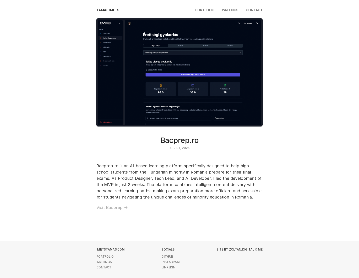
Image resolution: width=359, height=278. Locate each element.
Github (167, 256)
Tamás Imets (107, 10)
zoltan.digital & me (246, 249)
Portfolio (204, 10)
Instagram (170, 262)
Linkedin (168, 267)
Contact (254, 10)
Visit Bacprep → (112, 207)
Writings (230, 10)
